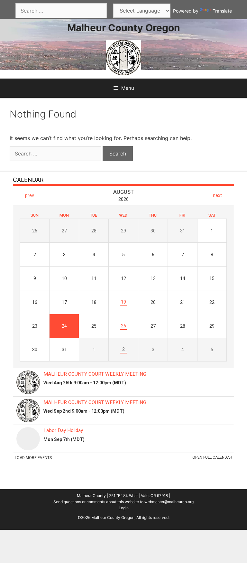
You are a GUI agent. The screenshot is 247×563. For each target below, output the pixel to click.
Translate (222, 11)
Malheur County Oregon (123, 27)
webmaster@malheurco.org (169, 501)
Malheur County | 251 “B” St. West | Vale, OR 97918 (122, 495)
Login (124, 507)
